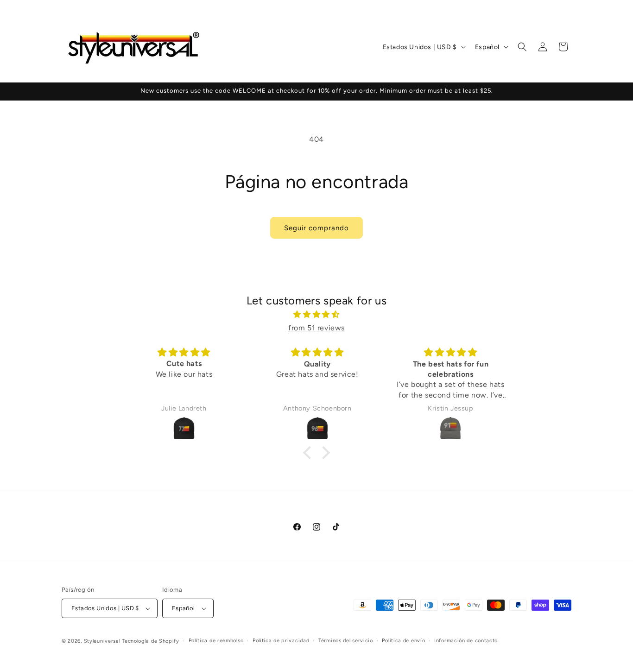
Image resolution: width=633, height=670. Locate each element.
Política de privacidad (281, 641)
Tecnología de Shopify (150, 641)
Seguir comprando (316, 228)
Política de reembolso (216, 641)
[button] (522, 47)
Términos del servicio (345, 641)
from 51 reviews (316, 327)
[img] (316, 315)
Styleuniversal (103, 641)
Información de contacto (466, 641)
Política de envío (403, 641)
